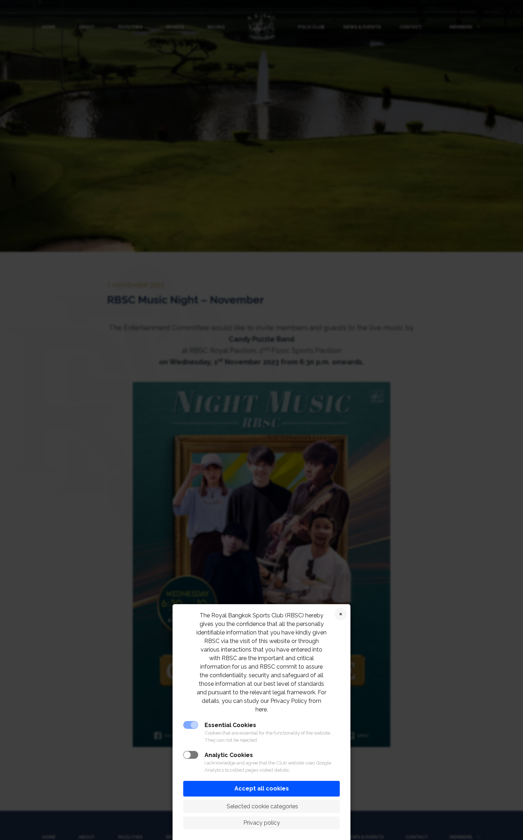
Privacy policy (261, 822)
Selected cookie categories (261, 806)
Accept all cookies (261, 788)
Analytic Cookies (229, 755)
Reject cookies (340, 614)
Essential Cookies (230, 725)
